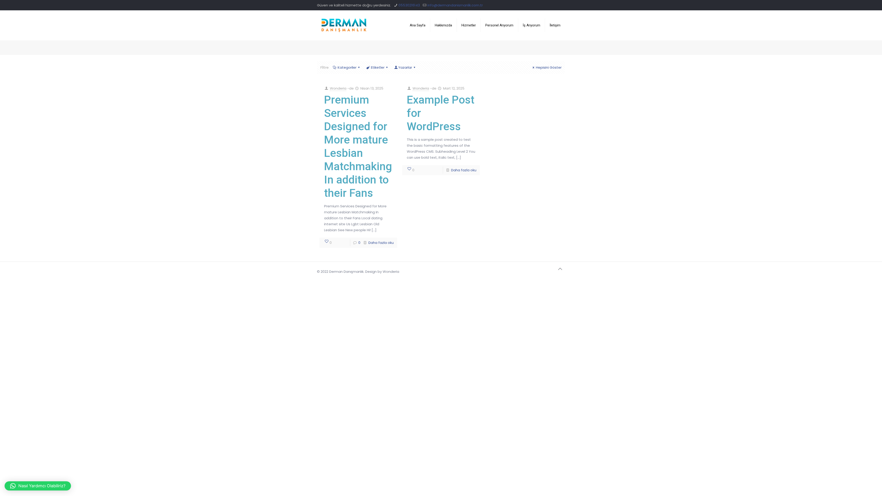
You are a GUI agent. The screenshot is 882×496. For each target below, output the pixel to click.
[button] (38, 485)
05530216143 (409, 5)
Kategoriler (347, 67)
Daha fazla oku (381, 242)
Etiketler (377, 67)
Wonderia (338, 88)
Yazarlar (405, 67)
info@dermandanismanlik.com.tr (455, 5)
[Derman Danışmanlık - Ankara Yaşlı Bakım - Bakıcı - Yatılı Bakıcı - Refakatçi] (344, 25)
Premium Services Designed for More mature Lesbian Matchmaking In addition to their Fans (358, 146)
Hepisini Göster (549, 67)
